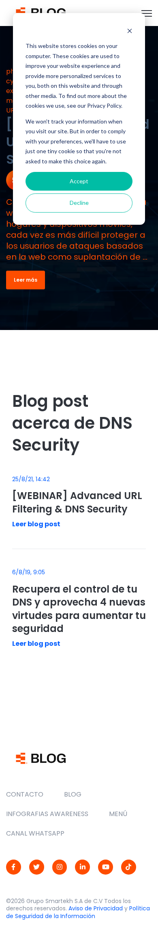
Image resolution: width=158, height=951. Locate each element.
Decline (79, 202)
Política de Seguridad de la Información (78, 912)
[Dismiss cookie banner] (129, 31)
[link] (40, 12)
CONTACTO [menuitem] (24, 794)
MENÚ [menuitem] (118, 814)
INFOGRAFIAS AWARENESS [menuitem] (47, 814)
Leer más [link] (25, 279)
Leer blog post (36, 524)
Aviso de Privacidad (95, 908)
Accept (79, 181)
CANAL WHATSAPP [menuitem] (35, 833)
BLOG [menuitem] (72, 794)
